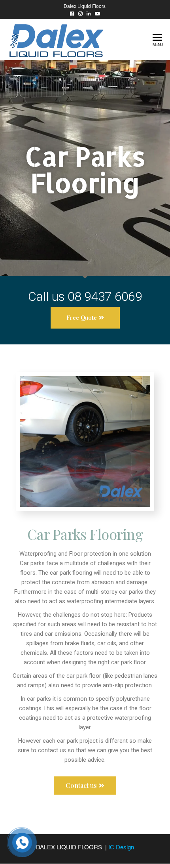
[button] (85, 318)
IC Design (121, 847)
